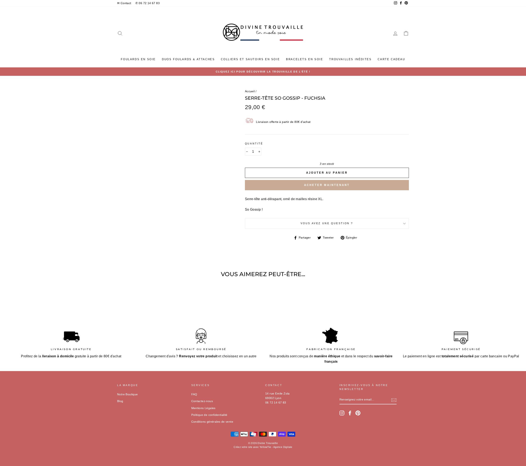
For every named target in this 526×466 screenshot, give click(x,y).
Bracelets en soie (304, 59)
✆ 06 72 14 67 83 (147, 3)
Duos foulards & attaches (188, 59)
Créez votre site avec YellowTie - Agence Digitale (263, 447)
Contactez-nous (202, 401)
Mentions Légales (203, 408)
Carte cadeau (391, 59)
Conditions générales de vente (212, 421)
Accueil (250, 91)
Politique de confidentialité (209, 414)
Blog (120, 401)
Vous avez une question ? (327, 223)
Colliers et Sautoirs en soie (250, 59)
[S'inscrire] (394, 400)
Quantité (254, 143)
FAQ (194, 394)
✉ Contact (124, 3)
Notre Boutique (127, 394)
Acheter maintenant (327, 185)
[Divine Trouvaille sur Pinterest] (357, 413)
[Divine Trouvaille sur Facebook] (349, 413)
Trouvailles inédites (350, 59)
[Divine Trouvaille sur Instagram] (341, 413)
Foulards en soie (138, 59)
